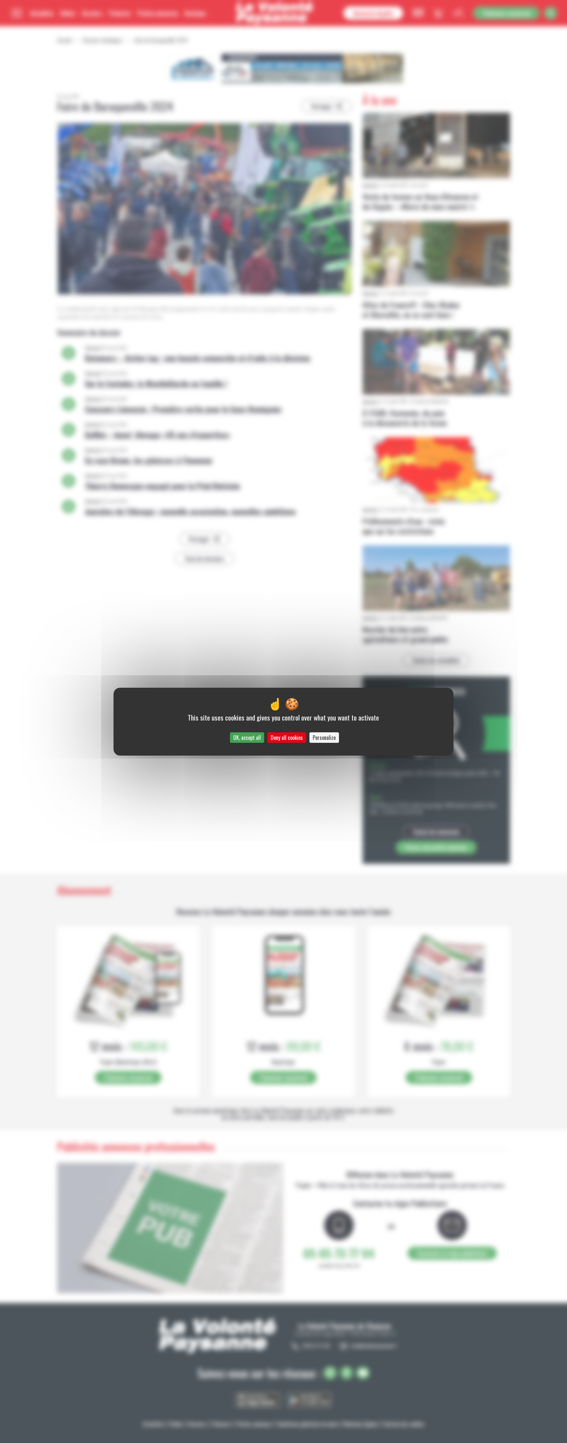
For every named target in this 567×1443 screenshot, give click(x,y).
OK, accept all (247, 737)
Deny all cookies (287, 737)
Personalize (324, 737)
